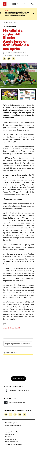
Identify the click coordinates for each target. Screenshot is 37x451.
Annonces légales (11, 423)
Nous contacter (10, 434)
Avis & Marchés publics (13, 425)
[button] (4, 4)
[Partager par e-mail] (4, 58)
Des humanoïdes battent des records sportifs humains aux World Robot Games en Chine (14, 13)
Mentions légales (10, 439)
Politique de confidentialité (13, 444)
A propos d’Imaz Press (12, 432)
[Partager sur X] (13, 58)
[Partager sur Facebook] (8, 58)
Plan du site (8, 437)
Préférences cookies (11, 442)
